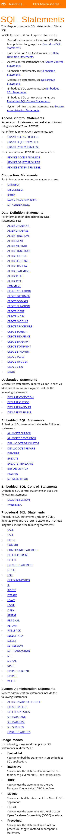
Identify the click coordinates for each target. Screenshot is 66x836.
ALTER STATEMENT (18, 271)
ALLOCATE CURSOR (19, 433)
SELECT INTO (15, 635)
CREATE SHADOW (18, 341)
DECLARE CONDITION (20, 397)
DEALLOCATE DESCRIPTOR (23, 443)
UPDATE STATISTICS (18, 732)
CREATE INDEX (15, 316)
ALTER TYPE (14, 281)
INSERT (11, 590)
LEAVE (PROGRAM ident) (22, 199)
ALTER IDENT (15, 240)
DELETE (11, 560)
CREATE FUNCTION (18, 306)
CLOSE (11, 540)
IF (8, 585)
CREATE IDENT (15, 311)
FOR (9, 575)
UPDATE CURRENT (18, 671)
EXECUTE (12, 458)
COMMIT (12, 545)
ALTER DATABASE (17, 230)
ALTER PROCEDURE (19, 251)
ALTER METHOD (17, 245)
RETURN (12, 625)
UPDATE (12, 676)
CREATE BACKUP (17, 707)
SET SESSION (15, 645)
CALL (10, 529)
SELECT (11, 640)
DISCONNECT (15, 189)
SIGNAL (12, 660)
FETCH (11, 570)
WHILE (11, 681)
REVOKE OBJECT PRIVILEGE (23, 162)
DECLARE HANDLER (19, 407)
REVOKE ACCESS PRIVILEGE (23, 157)
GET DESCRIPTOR (17, 468)
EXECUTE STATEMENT (20, 565)
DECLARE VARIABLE (19, 412)
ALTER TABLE (15, 276)
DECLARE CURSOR (18, 402)
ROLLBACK (14, 630)
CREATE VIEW (15, 366)
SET (9, 656)
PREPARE (12, 473)
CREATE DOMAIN (17, 301)
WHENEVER (14, 504)
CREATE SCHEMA (17, 331)
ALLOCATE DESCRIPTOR (21, 438)
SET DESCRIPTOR (17, 478)
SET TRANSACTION (18, 650)
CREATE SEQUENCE (18, 336)
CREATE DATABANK (18, 296)
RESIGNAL (13, 620)
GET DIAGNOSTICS (18, 580)
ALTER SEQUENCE (18, 261)
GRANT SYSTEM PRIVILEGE (23, 147)
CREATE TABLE (15, 356)
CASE (10, 535)
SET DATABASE (16, 722)
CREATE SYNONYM (18, 351)
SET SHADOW (15, 727)
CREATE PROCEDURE (19, 326)
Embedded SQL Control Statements (28, 101)
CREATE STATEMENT (19, 346)
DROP (10, 372)
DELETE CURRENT (18, 555)
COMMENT (14, 286)
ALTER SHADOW (17, 266)
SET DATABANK (16, 717)
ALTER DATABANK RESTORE (24, 702)
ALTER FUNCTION (18, 235)
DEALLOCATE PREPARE (21, 448)
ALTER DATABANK (18, 225)
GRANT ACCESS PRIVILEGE (23, 137)
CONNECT (13, 184)
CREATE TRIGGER (17, 361)
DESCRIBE (13, 453)
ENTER (11, 194)
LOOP (11, 605)
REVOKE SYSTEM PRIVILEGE (23, 167)
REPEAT (11, 615)
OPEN (10, 610)
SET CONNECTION (18, 204)
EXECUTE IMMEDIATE (20, 463)
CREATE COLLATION (19, 291)
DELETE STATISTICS (18, 712)
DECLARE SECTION (18, 499)
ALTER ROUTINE (17, 256)
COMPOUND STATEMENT (22, 550)
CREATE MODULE (17, 321)
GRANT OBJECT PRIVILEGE (23, 142)
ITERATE (12, 595)
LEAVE (11, 600)
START (11, 666)
